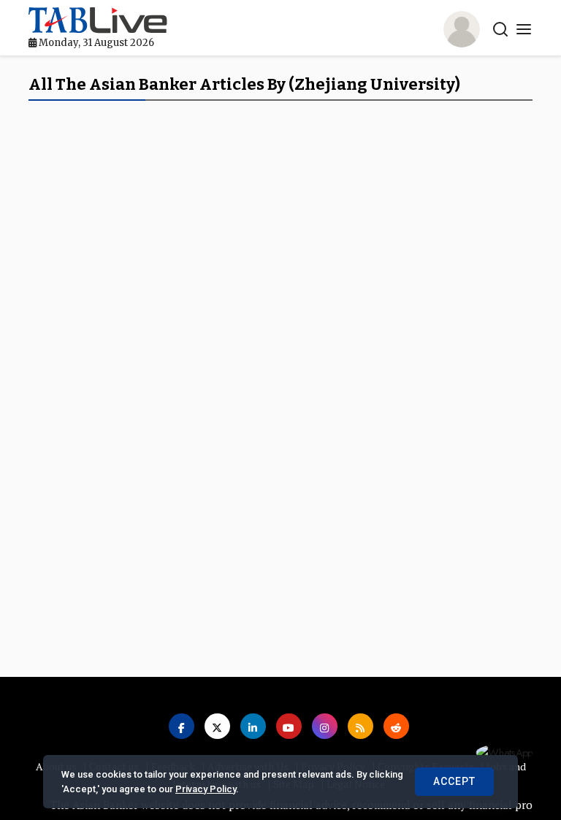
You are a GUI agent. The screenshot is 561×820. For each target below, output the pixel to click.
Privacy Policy (205, 788)
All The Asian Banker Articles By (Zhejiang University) (244, 84)
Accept (454, 781)
